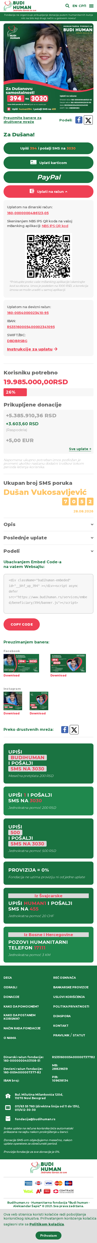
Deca (8, 977)
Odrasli (10, 987)
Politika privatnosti (71, 1006)
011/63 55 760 (25, 1106)
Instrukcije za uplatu (30, 349)
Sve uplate (78, 449)
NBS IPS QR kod (55, 226)
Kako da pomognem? (21, 1006)
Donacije (11, 997)
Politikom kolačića (46, 1224)
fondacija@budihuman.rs (35, 1119)
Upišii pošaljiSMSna (48, 148)
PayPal (48, 177)
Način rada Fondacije (22, 1028)
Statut (79, 1035)
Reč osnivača (64, 977)
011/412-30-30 (25, 1110)
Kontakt (61, 1025)
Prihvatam (48, 1235)
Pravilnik (61, 1035)
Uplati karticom (53, 163)
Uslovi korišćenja (69, 997)
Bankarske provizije (70, 987)
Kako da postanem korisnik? (20, 1016)
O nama (10, 1038)
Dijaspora (62, 1016)
